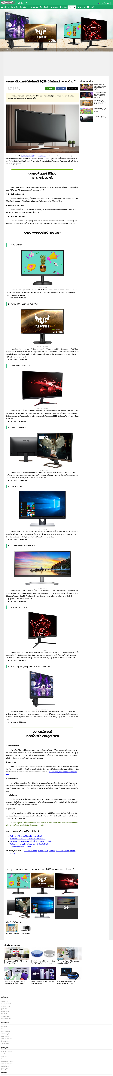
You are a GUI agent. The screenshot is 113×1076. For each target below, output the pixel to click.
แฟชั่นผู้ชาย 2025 (6, 1019)
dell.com (66, 851)
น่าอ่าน (64, 7)
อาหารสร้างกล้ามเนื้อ (7, 1064)
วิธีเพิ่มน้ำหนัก (5, 1066)
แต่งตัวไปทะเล (5, 1011)
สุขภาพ (35, 7)
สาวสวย (82, 7)
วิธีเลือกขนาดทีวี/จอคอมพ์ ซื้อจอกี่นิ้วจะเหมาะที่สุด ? (26, 836)
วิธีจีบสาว (3, 1029)
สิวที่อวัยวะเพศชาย (6, 1051)
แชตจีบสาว (4, 1026)
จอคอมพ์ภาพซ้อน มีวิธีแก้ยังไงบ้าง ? (21, 847)
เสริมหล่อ (45, 7)
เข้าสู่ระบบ (106, 3)
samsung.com (43, 851)
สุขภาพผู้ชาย (4, 1069)
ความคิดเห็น (50, 88)
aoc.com (27, 851)
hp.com (72, 851)
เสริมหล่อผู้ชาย (5, 1044)
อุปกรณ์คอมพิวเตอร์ (27, 156)
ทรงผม (55, 7)
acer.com (52, 851)
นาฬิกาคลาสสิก (5, 1006)
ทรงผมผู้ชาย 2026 (6, 1004)
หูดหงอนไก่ (4, 1056)
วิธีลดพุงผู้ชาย (5, 1059)
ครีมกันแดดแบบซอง (6, 1039)
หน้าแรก (6, 7)
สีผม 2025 (4, 1014)
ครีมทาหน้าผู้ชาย (5, 1034)
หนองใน (3, 1054)
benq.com (59, 851)
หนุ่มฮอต (25, 7)
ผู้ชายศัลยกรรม (5, 1041)
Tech (73, 7)
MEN (20, 3)
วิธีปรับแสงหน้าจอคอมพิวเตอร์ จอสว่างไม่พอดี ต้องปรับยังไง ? (29, 844)
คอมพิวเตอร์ (42, 156)
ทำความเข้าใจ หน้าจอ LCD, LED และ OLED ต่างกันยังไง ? (27, 839)
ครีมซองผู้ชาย (5, 1036)
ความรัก (92, 7)
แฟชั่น (16, 7)
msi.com (14, 853)
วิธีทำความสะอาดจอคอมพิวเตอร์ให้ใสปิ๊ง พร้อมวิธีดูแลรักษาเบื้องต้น (31, 841)
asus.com (33, 851)
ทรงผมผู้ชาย (4, 1001)
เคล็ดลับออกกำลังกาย (7, 1061)
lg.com (8, 853)
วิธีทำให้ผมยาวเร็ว (6, 1031)
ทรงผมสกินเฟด (5, 1016)
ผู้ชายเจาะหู (4, 1009)
